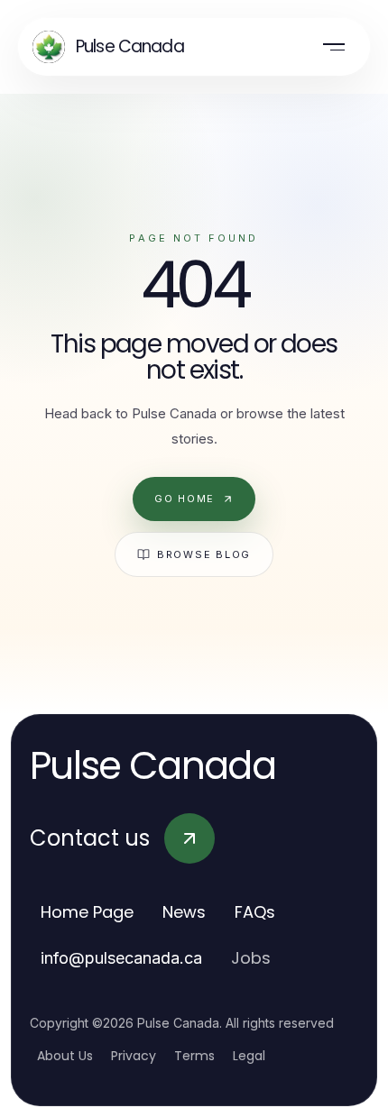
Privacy (133, 1056)
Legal (249, 1056)
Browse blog (204, 554)
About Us (65, 1056)
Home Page (87, 912)
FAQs (255, 912)
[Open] (334, 47)
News (184, 912)
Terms (194, 1056)
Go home (184, 498)
